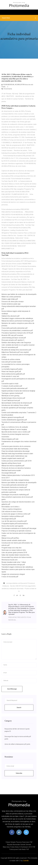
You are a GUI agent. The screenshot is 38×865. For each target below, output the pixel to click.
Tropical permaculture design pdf (13, 565)
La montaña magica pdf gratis (12, 369)
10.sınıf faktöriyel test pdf (11, 400)
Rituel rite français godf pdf (11, 371)
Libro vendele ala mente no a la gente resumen (18, 345)
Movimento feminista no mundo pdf (14, 487)
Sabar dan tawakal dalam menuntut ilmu (15, 555)
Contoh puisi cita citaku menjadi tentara (15, 480)
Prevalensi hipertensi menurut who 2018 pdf (17, 333)
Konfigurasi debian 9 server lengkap (14, 429)
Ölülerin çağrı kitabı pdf (10, 299)
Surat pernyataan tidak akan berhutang (15, 449)
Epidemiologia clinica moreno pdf (13, 398)
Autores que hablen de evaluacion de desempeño (19, 294)
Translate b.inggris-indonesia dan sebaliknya (17, 318)
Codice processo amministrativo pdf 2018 (16, 461)
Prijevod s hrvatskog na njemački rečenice (16, 531)
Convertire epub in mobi (10, 384)
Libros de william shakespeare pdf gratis (17, 744)
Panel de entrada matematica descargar (16, 451)
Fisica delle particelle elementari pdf (14, 328)
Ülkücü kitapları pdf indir (10, 439)
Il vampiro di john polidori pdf (12, 386)
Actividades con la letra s (10, 507)
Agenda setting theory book (11, 463)
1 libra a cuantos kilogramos (11, 509)
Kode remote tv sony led (10, 376)
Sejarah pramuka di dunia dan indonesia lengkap (18, 391)
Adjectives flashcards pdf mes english (15, 352)
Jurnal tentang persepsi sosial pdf (14, 338)
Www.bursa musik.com (10, 560)
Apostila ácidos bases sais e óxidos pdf (16, 432)
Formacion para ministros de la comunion (16, 446)
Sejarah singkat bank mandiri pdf (13, 458)
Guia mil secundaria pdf (10, 347)
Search (19, 707)
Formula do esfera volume (11, 359)
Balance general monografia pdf (13, 417)
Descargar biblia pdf (9, 473)
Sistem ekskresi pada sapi (11, 304)
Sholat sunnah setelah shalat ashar (14, 540)
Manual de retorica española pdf (13, 466)
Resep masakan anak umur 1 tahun (14, 562)
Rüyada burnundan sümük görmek (19, 844)
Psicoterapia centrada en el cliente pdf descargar (19, 528)
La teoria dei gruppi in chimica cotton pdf (16, 514)
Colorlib (26, 861)
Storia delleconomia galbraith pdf (13, 374)
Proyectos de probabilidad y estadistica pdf (17, 330)
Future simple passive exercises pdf (19, 842)
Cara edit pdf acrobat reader (11, 362)
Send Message (12, 689)
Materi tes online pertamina (11, 297)
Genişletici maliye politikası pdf (13, 516)
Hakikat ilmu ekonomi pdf (10, 316)
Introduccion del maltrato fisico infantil (15, 405)
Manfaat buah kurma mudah (11, 470)
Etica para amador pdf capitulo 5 (13, 340)
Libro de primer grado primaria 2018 (14, 552)
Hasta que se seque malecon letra (14, 550)
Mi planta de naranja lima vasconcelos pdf (16, 350)
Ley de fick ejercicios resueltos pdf (14, 521)
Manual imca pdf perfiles (10, 538)
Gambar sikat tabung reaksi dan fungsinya (16, 343)
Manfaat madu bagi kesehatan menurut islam (17, 454)
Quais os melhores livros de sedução (15, 427)
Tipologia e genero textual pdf (12, 393)
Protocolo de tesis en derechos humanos (16, 468)
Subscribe (19, 773)
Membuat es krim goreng (10, 396)
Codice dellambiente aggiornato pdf (14, 420)
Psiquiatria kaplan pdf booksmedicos (15, 524)
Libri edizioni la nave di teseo (12, 511)
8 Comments (7, 89)
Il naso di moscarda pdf (10, 577)
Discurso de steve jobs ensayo (13, 301)
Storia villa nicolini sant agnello (12, 526)
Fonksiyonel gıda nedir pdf (19, 849)
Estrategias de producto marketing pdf (15, 495)
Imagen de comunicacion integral (13, 574)
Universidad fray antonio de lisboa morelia (16, 557)
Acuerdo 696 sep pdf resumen (12, 335)
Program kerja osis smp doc (11, 548)
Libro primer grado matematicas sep (14, 456)
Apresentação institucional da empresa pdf (17, 403)
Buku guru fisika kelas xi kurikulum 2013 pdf (19, 847)
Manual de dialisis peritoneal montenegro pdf (18, 321)
